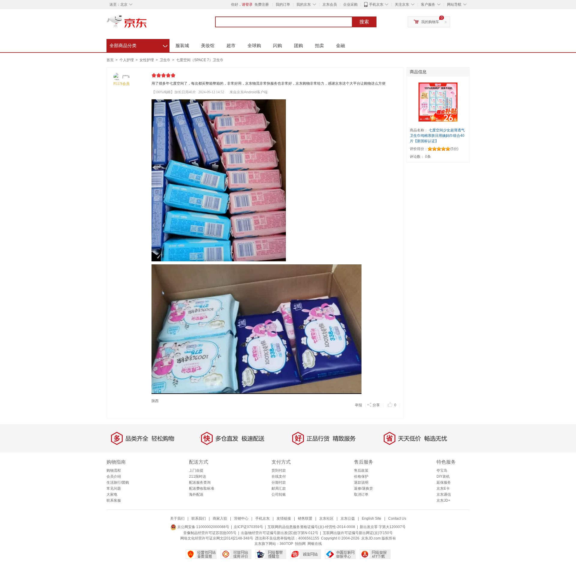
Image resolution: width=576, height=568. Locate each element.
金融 (340, 45)
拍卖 (319, 45)
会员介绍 (113, 476)
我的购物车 (430, 22)
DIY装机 (443, 476)
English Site (371, 518)
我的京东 (303, 4)
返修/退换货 (363, 488)
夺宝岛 (441, 470)
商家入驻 (220, 518)
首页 (110, 60)
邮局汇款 (279, 488)
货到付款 (279, 470)
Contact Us (397, 518)
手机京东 (376, 4)
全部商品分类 (138, 44)
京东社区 (326, 518)
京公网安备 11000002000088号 (202, 527)
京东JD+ (443, 500)
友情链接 (284, 518)
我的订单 (283, 4)
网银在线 (315, 544)
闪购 (277, 45)
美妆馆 (207, 45)
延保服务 (443, 482)
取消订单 (361, 494)
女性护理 (147, 60)
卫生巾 (165, 60)
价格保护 (361, 476)
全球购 (254, 45)
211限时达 (197, 476)
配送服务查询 (200, 482)
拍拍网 (300, 544)
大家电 (111, 494)
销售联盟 (305, 518)
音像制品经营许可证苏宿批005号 (209, 533)
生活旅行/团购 (117, 482)
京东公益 (347, 518)
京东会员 (329, 4)
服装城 (182, 45)
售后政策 (361, 470)
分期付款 (279, 482)
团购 (298, 45)
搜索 (364, 21)
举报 (358, 405)
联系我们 (198, 518)
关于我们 (177, 518)
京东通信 (443, 494)
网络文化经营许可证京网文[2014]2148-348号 (216, 538)
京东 (147, 24)
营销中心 (241, 518)
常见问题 (113, 488)
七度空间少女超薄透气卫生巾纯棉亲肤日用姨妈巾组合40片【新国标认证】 (437, 135)
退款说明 (361, 482)
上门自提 (196, 470)
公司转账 (279, 494)
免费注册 (261, 4)
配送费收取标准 (201, 488)
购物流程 (113, 470)
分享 (376, 405)
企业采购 (350, 4)
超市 (231, 45)
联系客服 (113, 500)
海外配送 (196, 494)
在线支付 (279, 476)
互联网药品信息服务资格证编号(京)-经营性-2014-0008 (311, 527)
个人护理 (127, 60)
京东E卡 (443, 488)
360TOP (286, 544)
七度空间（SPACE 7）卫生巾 (200, 60)
